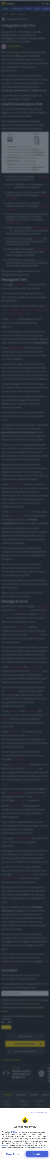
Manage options (13, 1154)
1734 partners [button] (16, 1132)
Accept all (37, 1154)
